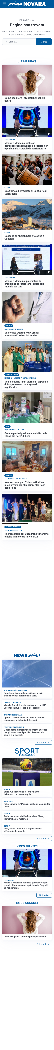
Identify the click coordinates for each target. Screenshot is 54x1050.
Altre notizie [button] (43, 742)
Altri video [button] (44, 895)
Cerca (44, 41)
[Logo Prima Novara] (27, 4)
